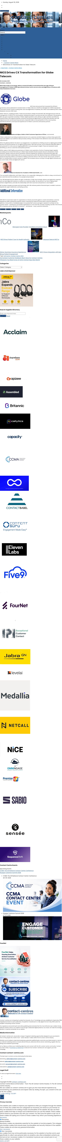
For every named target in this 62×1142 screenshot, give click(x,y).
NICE (22, 256)
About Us (9, 52)
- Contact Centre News (15, 68)
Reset (8, 316)
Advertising (6, 46)
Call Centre (6, 256)
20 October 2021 (5, 81)
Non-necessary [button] (5, 1129)
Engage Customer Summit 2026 (10, 873)
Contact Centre (15, 256)
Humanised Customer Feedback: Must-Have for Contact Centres (21, 258)
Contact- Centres (5, 83)
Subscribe (6, 48)
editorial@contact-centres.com (15, 1059)
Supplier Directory (8, 40)
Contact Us (6, 50)
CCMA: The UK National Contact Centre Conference (17, 871)
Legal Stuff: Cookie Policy (20, 57)
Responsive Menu (4, 10)
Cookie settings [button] (5, 1094)
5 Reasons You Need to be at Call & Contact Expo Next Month (20, 260)
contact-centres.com (19, 1082)
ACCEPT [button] (13, 1094)
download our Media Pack (17, 1047)
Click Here (18, 1073)
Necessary (5, 1119)
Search (2, 30)
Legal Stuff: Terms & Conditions (19, 53)
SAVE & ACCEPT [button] (5, 1141)
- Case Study (4, 68)
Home (5, 38)
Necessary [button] (3, 1117)
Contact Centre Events (10, 44)
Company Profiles (9, 42)
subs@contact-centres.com (15, 1066)
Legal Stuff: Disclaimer (19, 55)
